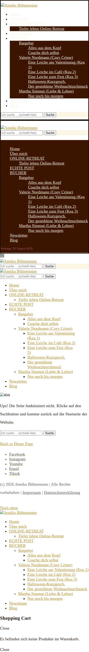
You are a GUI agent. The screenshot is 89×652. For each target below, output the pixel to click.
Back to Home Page (16, 443)
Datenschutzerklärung (62, 492)
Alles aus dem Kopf (44, 48)
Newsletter (19, 100)
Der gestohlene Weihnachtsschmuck (58, 86)
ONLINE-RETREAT (27, 24)
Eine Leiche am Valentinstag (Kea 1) (58, 569)
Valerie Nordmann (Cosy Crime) (46, 57)
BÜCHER (18, 38)
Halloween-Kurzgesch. (47, 81)
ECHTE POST (22, 33)
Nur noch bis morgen (45, 96)
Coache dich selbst (43, 52)
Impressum (32, 492)
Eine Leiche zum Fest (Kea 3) (53, 76)
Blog (14, 105)
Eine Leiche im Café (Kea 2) (52, 72)
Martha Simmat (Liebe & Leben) (46, 91)
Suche (50, 114)
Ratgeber (26, 43)
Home (15, 14)
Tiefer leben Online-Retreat (41, 28)
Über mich (18, 19)
